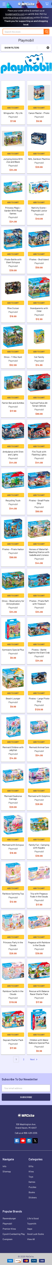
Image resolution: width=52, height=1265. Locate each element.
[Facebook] (16, 1140)
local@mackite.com (15, 14)
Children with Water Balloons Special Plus (39, 1041)
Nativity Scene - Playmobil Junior (39, 209)
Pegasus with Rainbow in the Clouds (39, 944)
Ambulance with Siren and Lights (13, 453)
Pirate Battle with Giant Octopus (13, 261)
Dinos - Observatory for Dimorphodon (13, 602)
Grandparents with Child (39, 309)
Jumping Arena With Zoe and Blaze (13, 160)
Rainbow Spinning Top (13, 893)
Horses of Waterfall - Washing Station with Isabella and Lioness (39, 552)
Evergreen (7, 1239)
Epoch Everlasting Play (14, 1234)
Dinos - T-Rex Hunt (13, 357)
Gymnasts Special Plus (13, 649)
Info (4, 1166)
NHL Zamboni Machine (39, 158)
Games (32, 1181)
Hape (29, 1228)
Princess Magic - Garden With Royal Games (13, 210)
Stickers (33, 1197)
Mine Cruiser (13, 308)
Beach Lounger (13, 698)
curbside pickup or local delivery (18, 17)
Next (32, 1059)
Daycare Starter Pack (13, 1040)
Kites (31, 1171)
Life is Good (33, 1218)
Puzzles (32, 1187)
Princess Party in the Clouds (13, 944)
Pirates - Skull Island (39, 259)
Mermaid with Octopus (13, 844)
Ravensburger (9, 1218)
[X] (35, 1140)
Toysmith (31, 1223)
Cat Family (39, 357)
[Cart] (47, 4)
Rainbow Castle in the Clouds (13, 992)
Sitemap (7, 1171)
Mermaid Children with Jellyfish (13, 748)
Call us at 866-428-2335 (26, 1132)
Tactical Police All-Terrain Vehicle (39, 404)
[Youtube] (23, 1140)
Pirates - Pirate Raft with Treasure (39, 602)
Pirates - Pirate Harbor (13, 549)
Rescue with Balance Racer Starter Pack (39, 992)
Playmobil (7, 1223)
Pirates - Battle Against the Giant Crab (39, 651)
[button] (48, 47)
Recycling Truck (13, 500)
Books (32, 1192)
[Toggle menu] (4, 4)
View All (31, 1239)
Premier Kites (9, 1228)
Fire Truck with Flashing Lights (39, 453)
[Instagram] (29, 1140)
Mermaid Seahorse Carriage (13, 797)
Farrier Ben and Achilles (13, 402)
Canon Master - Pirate (39, 113)
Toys (31, 1176)
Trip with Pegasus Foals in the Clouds (39, 895)
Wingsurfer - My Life (13, 113)
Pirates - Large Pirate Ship (39, 700)
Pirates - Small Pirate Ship (39, 502)
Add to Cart (13, 108)
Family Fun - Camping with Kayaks (39, 846)
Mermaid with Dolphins (39, 796)
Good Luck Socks (35, 1234)
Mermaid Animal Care (39, 747)
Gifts (31, 1166)
